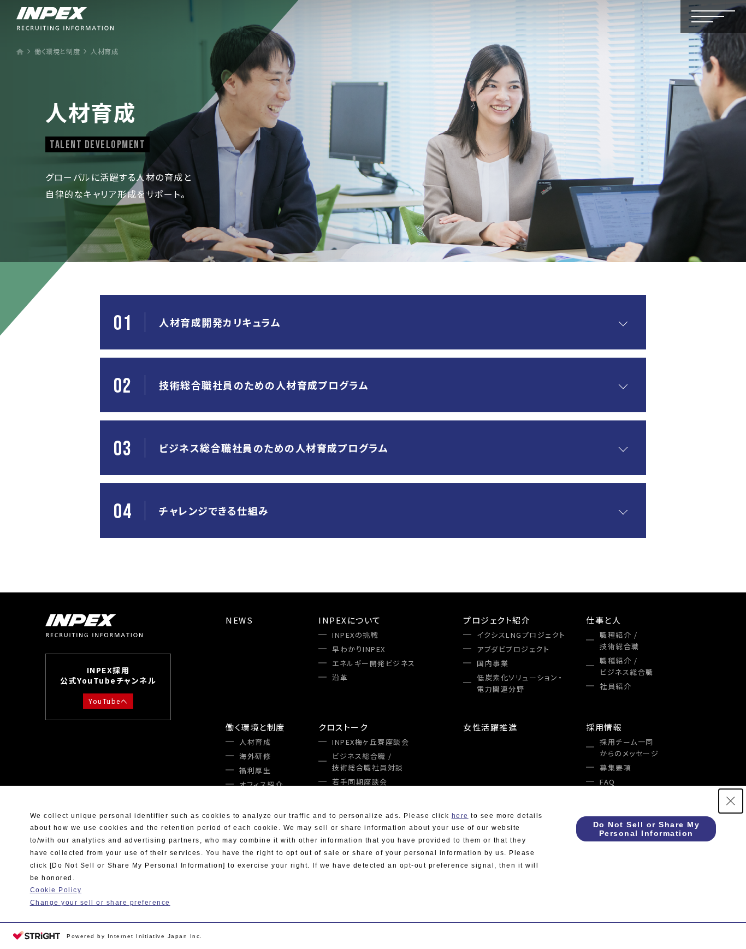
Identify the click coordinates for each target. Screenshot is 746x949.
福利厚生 (255, 770)
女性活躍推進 (490, 727)
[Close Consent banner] (731, 801)
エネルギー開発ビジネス (374, 663)
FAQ (607, 781)
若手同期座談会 (360, 781)
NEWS (239, 620)
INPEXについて (349, 620)
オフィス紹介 (261, 784)
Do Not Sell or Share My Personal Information (646, 829)
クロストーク (343, 727)
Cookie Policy (56, 890)
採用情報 (604, 727)
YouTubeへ (108, 700)
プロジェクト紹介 (496, 620)
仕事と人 (603, 620)
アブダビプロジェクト (513, 649)
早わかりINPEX (359, 649)
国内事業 (492, 663)
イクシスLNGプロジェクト (521, 635)
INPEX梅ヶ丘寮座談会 (370, 742)
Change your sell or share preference (100, 902)
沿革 (340, 677)
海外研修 (255, 756)
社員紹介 (615, 686)
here (460, 816)
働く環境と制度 (255, 727)
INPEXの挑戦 (355, 635)
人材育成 (255, 742)
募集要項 (615, 767)
